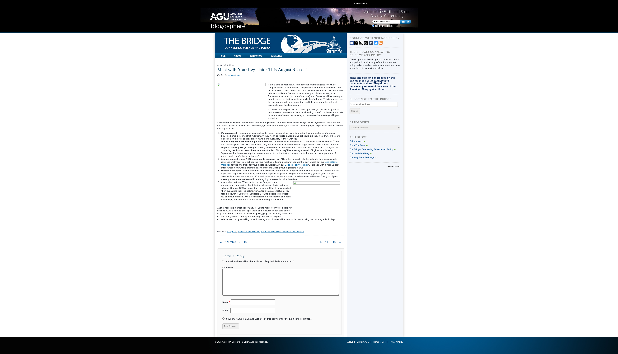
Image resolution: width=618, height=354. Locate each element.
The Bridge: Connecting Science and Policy (373, 149)
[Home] (228, 20)
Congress (231, 231)
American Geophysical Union (235, 342)
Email (226, 310)
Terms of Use (379, 342)
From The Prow (359, 145)
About (237, 56)
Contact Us (255, 56)
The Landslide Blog (361, 153)
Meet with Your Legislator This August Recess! (262, 69)
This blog (379, 26)
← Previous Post (234, 242)
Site (391, 26)
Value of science (269, 231)
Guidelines (276, 56)
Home (222, 56)
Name (226, 302)
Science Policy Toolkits (296, 164)
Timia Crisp (234, 75)
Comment (228, 267)
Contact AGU (363, 342)
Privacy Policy (396, 342)
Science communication (249, 231)
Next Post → (331, 242)
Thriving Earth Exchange (364, 157)
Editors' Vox (357, 141)
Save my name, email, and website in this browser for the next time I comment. (269, 318)
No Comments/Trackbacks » (290, 231)
